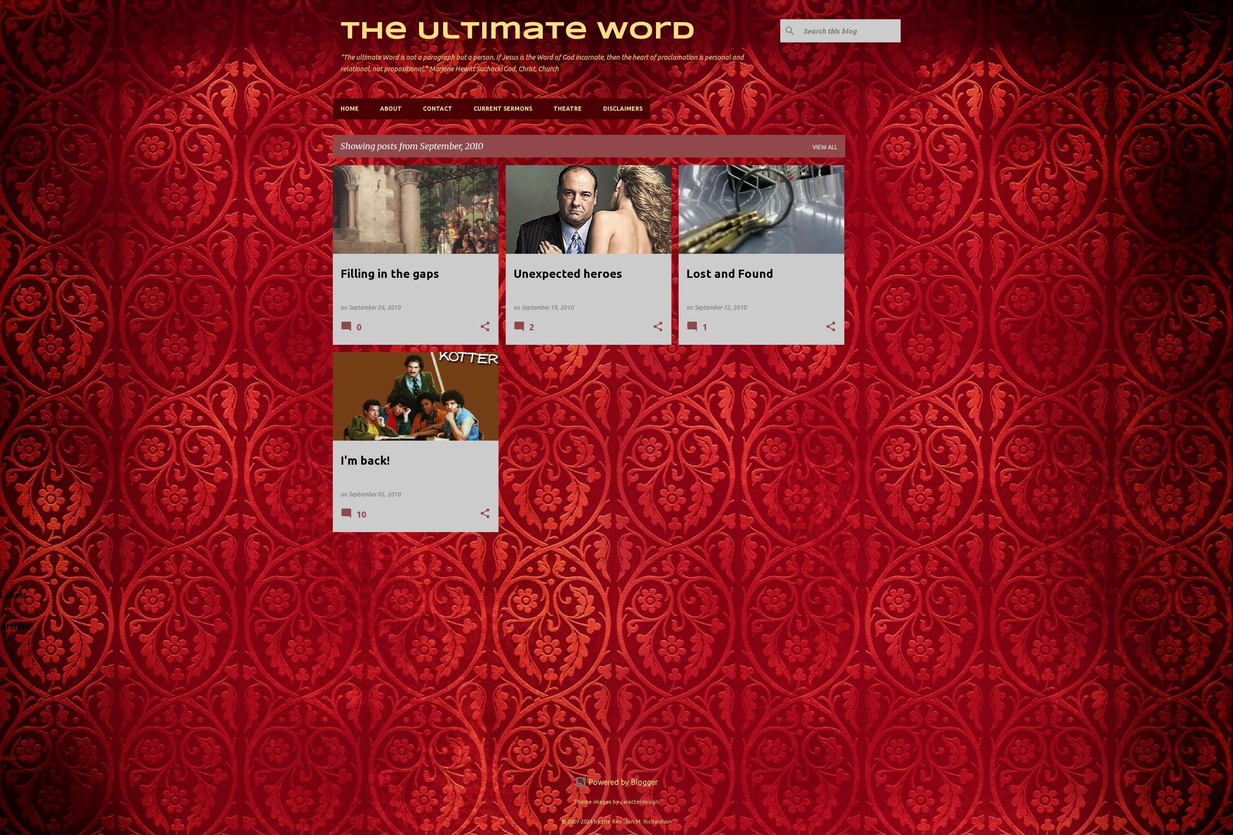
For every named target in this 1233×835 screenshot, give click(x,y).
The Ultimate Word (518, 31)
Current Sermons (502, 108)
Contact (437, 108)
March (50, 718)
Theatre (567, 108)
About (391, 108)
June (47, 669)
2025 (28, 653)
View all (825, 147)
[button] (485, 327)
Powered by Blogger (622, 782)
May (46, 685)
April (47, 702)
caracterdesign (639, 802)
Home (350, 108)
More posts (589, 560)
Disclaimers (623, 108)
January (52, 735)
